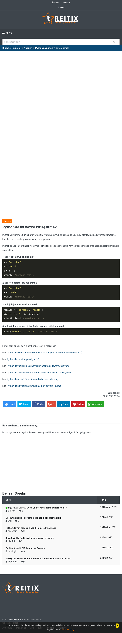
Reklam (66, 2)
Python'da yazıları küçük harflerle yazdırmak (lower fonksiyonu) (38, 366)
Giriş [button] (62, 7)
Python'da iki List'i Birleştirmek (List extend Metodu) (32, 379)
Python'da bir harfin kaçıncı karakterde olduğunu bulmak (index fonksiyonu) (44, 352)
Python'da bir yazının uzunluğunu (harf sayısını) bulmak (34, 386)
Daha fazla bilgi (68, 629)
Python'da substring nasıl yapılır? (23, 359)
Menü (8, 33)
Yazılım (7, 221)
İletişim (55, 2)
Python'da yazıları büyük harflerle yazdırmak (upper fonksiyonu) (39, 372)
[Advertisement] (61, 75)
